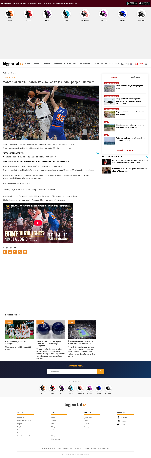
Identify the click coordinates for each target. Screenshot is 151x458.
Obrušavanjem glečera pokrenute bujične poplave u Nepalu (130, 126)
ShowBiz (86, 424)
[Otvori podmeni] (32, 64)
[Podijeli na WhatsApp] (20, 252)
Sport (53, 412)
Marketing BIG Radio (19, 3)
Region (19, 424)
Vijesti (20, 412)
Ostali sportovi (55, 439)
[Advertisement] (75, 41)
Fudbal (53, 418)
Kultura (19, 433)
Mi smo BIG (78, 448)
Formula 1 (54, 433)
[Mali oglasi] (126, 64)
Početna (6, 73)
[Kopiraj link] (25, 252)
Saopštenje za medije (24, 436)
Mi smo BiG (47, 3)
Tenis (52, 424)
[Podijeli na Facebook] (5, 252)
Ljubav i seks (88, 418)
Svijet (19, 427)
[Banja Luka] (131, 64)
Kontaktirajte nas (71, 3)
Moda (86, 421)
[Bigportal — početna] (13, 64)
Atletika (53, 430)
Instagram (124, 421)
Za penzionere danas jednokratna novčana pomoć (130, 113)
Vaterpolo (54, 436)
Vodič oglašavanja (59, 3)
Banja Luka (21, 418)
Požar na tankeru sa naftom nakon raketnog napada (130, 139)
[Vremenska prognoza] (122, 64)
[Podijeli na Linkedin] (10, 252)
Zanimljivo (87, 427)
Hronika (20, 430)
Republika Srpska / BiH (24, 421)
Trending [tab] (114, 77)
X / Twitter (124, 424)
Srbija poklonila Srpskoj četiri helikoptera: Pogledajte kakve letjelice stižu (128, 101)
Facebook (124, 417)
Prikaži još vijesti (125, 150)
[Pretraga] (146, 64)
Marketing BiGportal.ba (35, 3)
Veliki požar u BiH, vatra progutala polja (130, 87)
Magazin (88, 412)
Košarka (13, 73)
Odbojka (53, 427)
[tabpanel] (125, 116)
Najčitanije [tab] (135, 77)
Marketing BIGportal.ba (65, 448)
